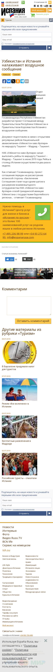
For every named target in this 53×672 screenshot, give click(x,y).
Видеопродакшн (9, 601)
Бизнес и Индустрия (11, 556)
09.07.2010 (6, 339)
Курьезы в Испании (10, 595)
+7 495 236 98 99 (13, 233)
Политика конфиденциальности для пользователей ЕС (19, 654)
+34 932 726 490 (26, 635)
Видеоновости (32, 556)
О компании (39, 2)
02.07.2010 (6, 450)
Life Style (6, 565)
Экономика (30, 571)
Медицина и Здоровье (12, 586)
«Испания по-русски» (16, 217)
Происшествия (32, 589)
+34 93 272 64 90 (11, 5)
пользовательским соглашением (23, 44)
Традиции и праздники (12, 577)
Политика (6, 571)
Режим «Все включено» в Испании (15, 405)
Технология (7, 574)
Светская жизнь (9, 559)
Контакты (6, 607)
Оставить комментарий (33, 321)
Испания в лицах (33, 568)
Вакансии (6, 610)
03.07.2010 (6, 413)
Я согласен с (19, 44)
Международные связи (36, 592)
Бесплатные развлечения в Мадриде (16, 442)
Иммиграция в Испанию (12, 621)
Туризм (8, 20)
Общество (6, 592)
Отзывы (6, 618)
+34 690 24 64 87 (11, 2)
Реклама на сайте (10, 616)
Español (50, 2)
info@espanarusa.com (20, 237)
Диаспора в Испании (11, 568)
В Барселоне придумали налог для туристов (18, 368)
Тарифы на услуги (10, 613)
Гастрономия (8, 583)
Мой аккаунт (8, 625)
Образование (32, 583)
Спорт (5, 589)
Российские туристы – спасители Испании (19, 479)
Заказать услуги (42, 14)
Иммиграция (31, 565)
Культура (30, 586)
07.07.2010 (6, 376)
